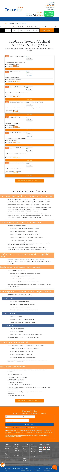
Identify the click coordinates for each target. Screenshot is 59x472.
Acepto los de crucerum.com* (22, 427)
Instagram (34, 456)
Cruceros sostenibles (16, 454)
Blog (6, 453)
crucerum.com (16, 468)
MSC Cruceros (29, 75)
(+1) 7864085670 (49, 6)
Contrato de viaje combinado (48, 469)
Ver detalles (29, 68)
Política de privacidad (37, 469)
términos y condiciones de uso (20, 427)
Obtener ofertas (30, 424)
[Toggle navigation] (3, 19)
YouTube (34, 451)
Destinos (11, 23)
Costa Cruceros (29, 60)
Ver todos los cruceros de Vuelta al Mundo (29, 180)
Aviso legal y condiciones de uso (26, 469)
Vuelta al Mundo (21, 23)
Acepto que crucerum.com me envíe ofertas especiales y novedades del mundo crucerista (29, 430)
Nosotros (7, 451)
